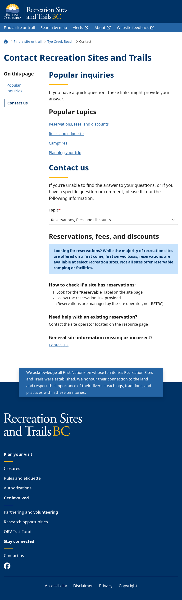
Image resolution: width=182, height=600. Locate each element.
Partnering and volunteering (31, 512)
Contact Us (58, 344)
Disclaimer (83, 585)
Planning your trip (65, 152)
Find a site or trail (19, 27)
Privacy (106, 585)
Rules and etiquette (66, 133)
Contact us (17, 103)
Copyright (128, 585)
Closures (12, 468)
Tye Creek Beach (60, 41)
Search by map (54, 27)
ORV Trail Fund (17, 531)
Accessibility (56, 585)
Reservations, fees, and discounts (79, 124)
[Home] (6, 42)
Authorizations (18, 488)
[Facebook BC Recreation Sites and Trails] (8, 566)
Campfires (58, 143)
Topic (54, 210)
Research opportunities (26, 522)
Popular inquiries (14, 88)
